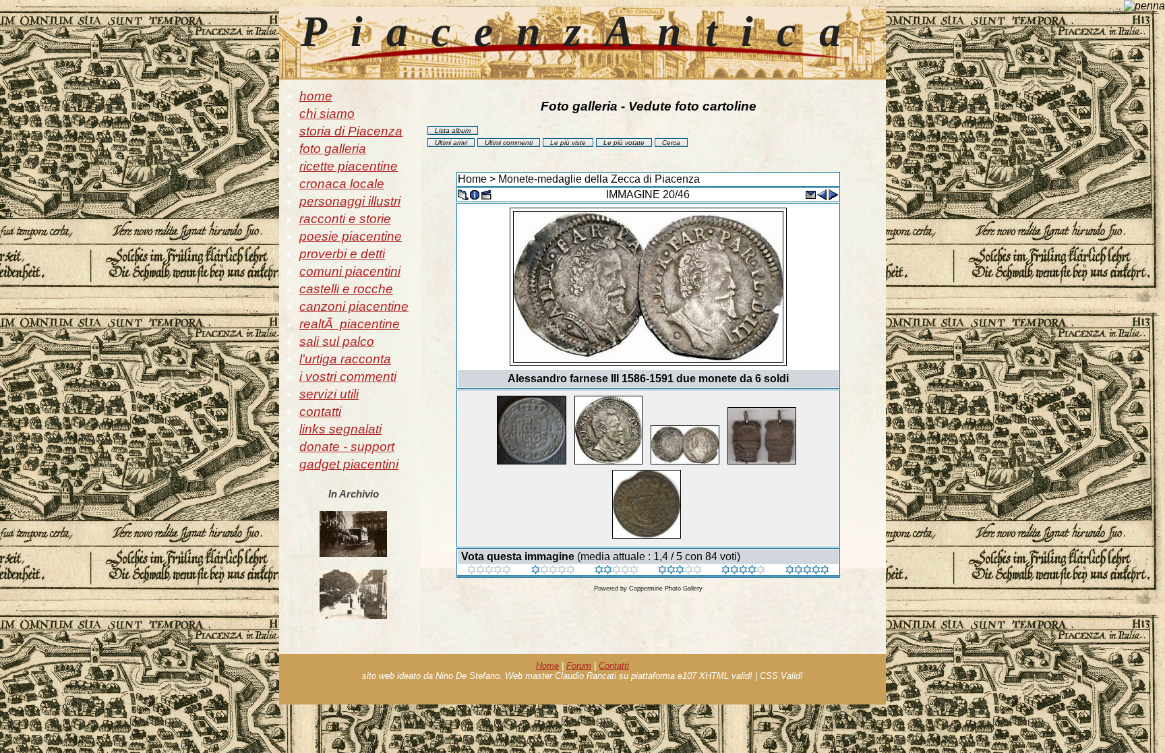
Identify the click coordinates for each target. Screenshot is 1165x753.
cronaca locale (341, 184)
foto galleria (332, 149)
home (315, 96)
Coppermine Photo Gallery (666, 588)
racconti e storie (345, 219)
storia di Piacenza (350, 131)
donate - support (346, 447)
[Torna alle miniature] (463, 194)
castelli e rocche (346, 289)
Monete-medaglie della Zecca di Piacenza (599, 179)
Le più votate (624, 142)
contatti (320, 411)
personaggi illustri (349, 201)
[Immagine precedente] (821, 194)
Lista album (453, 130)
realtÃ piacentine (349, 324)
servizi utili (329, 394)
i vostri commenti (347, 376)
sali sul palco (336, 341)
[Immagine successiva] (833, 194)
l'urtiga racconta (345, 359)
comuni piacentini (349, 271)
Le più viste (568, 142)
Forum (578, 666)
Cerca (671, 142)
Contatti (614, 666)
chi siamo (327, 114)
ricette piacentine (348, 166)
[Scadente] (489, 570)
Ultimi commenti (509, 142)
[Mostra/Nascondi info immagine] (474, 194)
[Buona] (680, 570)
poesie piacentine (350, 236)
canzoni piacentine (354, 306)
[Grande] (807, 570)
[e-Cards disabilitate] (810, 194)
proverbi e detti (342, 254)
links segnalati (340, 429)
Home (472, 179)
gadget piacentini (348, 464)
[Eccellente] (743, 570)
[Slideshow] (486, 194)
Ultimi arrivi (451, 142)
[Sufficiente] (616, 570)
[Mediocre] (553, 570)
